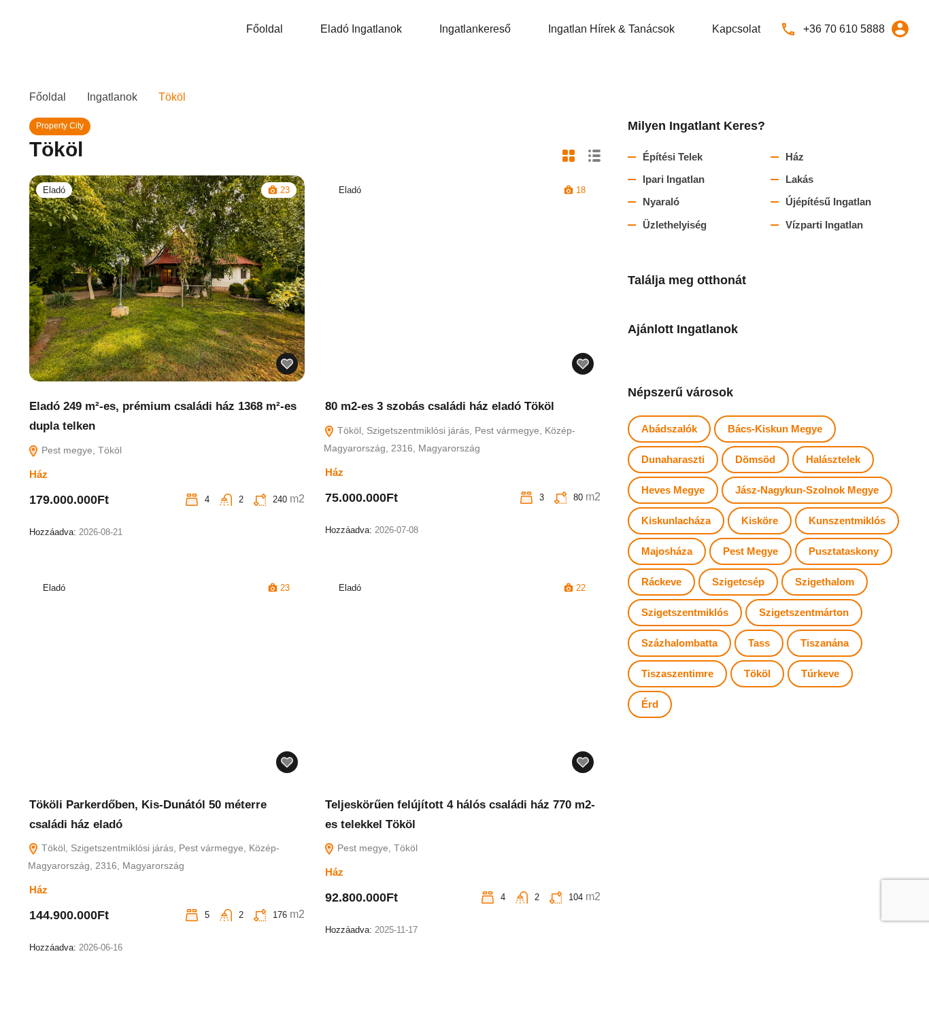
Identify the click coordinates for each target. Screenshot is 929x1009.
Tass (759, 643)
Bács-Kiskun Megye (775, 428)
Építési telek (673, 157)
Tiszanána (824, 643)
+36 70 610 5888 (844, 29)
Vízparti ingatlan (824, 224)
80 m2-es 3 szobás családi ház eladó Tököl (439, 406)
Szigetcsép (738, 581)
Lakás (799, 179)
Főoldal (264, 29)
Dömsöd (755, 459)
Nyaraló (661, 201)
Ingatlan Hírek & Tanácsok (611, 29)
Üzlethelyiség (675, 224)
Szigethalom (824, 581)
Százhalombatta (679, 643)
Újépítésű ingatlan (828, 201)
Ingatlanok (112, 97)
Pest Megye (750, 551)
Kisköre (759, 520)
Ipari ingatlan (674, 179)
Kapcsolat (736, 29)
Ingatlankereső (475, 29)
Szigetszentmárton (804, 612)
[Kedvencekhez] (287, 364)
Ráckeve (661, 581)
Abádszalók (669, 428)
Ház (38, 474)
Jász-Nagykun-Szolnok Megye (807, 490)
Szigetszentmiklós (684, 612)
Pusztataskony (844, 551)
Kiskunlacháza (676, 520)
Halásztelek (833, 459)
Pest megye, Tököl (80, 450)
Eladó (54, 190)
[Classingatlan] (54, 28)
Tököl (757, 673)
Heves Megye (673, 490)
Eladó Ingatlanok (361, 29)
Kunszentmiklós (847, 520)
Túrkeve (820, 673)
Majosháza (666, 551)
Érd (649, 704)
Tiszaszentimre (677, 673)
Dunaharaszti (673, 459)
